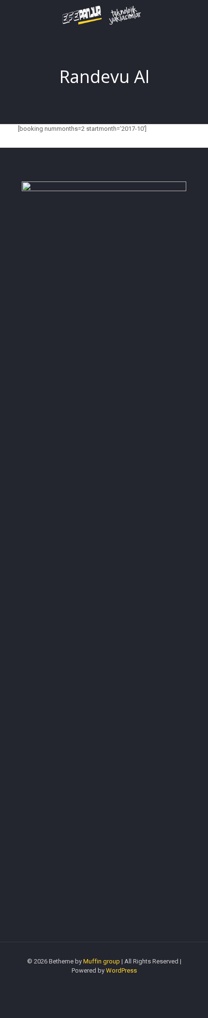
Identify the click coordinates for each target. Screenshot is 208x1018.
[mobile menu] (195, 19)
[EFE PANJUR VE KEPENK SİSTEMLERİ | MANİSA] (104, 14)
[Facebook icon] (104, 984)
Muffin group (101, 961)
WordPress (121, 970)
